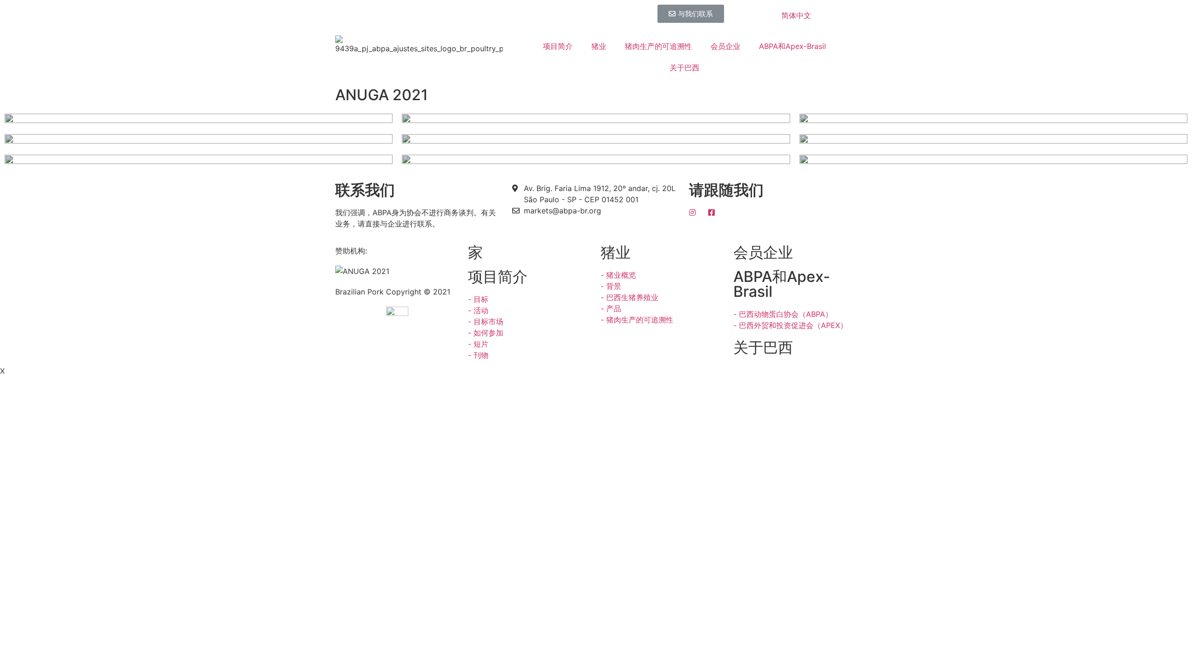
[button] (690, 14)
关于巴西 (684, 67)
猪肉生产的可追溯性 (658, 46)
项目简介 (558, 46)
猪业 (598, 46)
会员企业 (725, 46)
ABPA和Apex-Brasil (792, 46)
